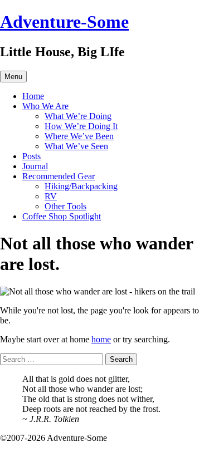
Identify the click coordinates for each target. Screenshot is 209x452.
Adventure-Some (64, 22)
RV (51, 196)
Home (33, 96)
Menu (13, 76)
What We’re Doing (78, 116)
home (101, 339)
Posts (31, 156)
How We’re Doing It (81, 126)
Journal (35, 166)
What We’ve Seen (76, 146)
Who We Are (45, 106)
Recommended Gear (58, 176)
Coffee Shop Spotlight (61, 216)
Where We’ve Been (79, 136)
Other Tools (65, 206)
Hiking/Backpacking (81, 186)
